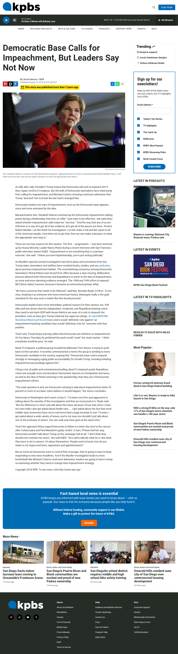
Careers (60, 617)
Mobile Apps (62, 627)
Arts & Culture (66, 29)
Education (94, 567)
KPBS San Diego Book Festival (150, 285)
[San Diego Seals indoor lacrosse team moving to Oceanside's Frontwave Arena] (23, 552)
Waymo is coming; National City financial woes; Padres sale (151, 236)
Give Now (166, 7)
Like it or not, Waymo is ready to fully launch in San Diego (154, 397)
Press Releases (63, 632)
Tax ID (136, 627)
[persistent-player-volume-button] (14, 20)
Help (154, 29)
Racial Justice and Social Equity (59, 567)
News (21, 29)
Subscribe (154, 166)
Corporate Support (142, 607)
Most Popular (143, 347)
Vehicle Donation (141, 632)
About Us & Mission (65, 607)
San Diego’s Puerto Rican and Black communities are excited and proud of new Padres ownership (153, 426)
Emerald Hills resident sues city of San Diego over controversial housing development (153, 442)
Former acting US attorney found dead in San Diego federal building (153, 384)
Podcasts (104, 29)
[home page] (21, 7)
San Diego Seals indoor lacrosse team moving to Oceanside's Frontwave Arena (23, 574)
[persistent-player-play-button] (6, 20)
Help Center (100, 637)
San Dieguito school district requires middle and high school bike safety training (109, 574)
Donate (89, 523)
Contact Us (100, 617)
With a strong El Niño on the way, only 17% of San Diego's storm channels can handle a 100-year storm (154, 410)
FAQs (97, 622)
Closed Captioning (103, 612)
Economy (6, 567)
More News (10, 536)
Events (142, 29)
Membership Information (144, 617)
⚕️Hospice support (146, 52)
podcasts (105, 265)
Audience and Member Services (108, 607)
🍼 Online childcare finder (150, 63)
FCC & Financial (63, 622)
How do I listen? (102, 627)
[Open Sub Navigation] (26, 29)
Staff (59, 642)
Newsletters (62, 612)
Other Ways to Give (142, 622)
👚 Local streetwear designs (151, 57)
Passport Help (101, 632)
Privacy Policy (63, 637)
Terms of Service (64, 647)
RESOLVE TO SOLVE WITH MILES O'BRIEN (152, 334)
